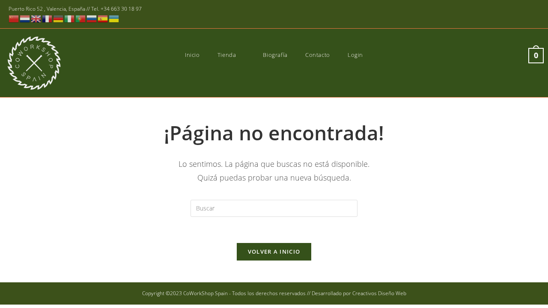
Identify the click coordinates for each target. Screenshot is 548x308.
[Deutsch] (58, 18)
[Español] (103, 18)
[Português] (80, 18)
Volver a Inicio (274, 251)
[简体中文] (14, 18)
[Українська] (114, 18)
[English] (36, 18)
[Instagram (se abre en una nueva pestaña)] (511, 15)
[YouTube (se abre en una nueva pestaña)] (523, 15)
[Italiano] (69, 18)
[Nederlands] (25, 18)
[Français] (47, 18)
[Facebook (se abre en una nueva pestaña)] (498, 15)
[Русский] (92, 18)
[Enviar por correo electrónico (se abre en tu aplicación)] (534, 15)
